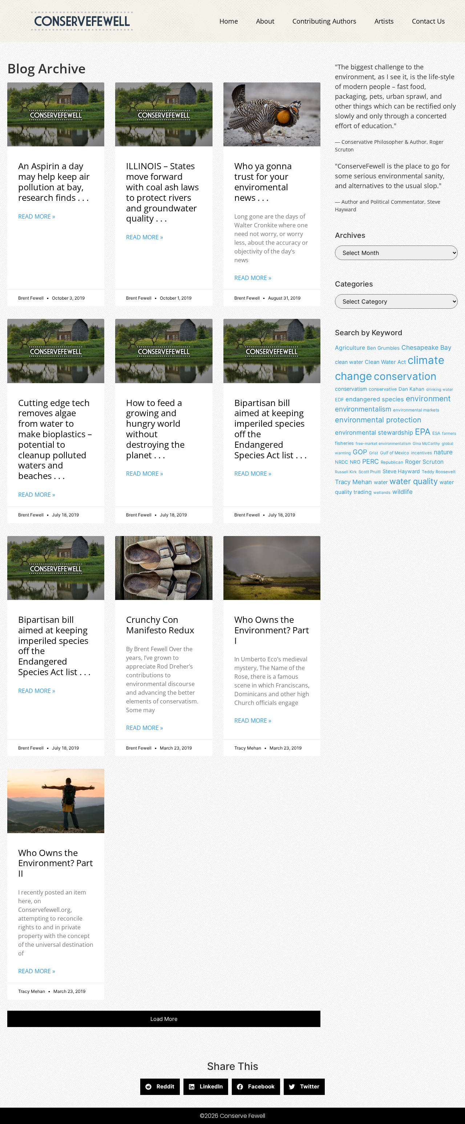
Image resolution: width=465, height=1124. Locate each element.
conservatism (351, 389)
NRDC (341, 462)
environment (428, 398)
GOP (360, 452)
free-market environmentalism (383, 443)
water (381, 482)
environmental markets (416, 410)
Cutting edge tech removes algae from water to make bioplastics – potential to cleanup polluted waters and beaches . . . (55, 439)
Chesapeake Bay (426, 347)
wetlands (382, 492)
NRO (355, 462)
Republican (392, 462)
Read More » (36, 216)
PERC (370, 461)
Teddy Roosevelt (439, 471)
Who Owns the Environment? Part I (271, 629)
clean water (349, 362)
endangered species (374, 399)
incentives (421, 452)
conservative (383, 389)
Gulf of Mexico (394, 452)
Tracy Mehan (353, 482)
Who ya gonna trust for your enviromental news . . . (263, 181)
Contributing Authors (324, 21)
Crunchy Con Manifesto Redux (160, 624)
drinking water (439, 389)
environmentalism (363, 409)
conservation (405, 376)
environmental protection (378, 419)
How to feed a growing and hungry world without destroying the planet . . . (155, 429)
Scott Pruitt (370, 471)
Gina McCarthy (426, 443)
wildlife (402, 491)
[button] (163, 1019)
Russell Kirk (346, 472)
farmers (449, 433)
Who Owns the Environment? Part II (55, 863)
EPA (422, 431)
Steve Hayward (401, 471)
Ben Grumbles (383, 348)
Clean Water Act (385, 362)
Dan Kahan (411, 389)
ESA (436, 433)
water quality (413, 481)
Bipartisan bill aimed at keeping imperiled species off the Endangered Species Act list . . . (270, 429)
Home (228, 21)
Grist (373, 453)
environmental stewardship (374, 432)
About (265, 21)
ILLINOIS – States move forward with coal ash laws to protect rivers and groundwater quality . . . (162, 192)
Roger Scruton (424, 461)
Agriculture (350, 347)
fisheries (344, 443)
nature (443, 452)
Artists (384, 21)
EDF (339, 399)
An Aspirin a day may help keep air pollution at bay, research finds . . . (54, 181)
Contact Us (428, 21)
